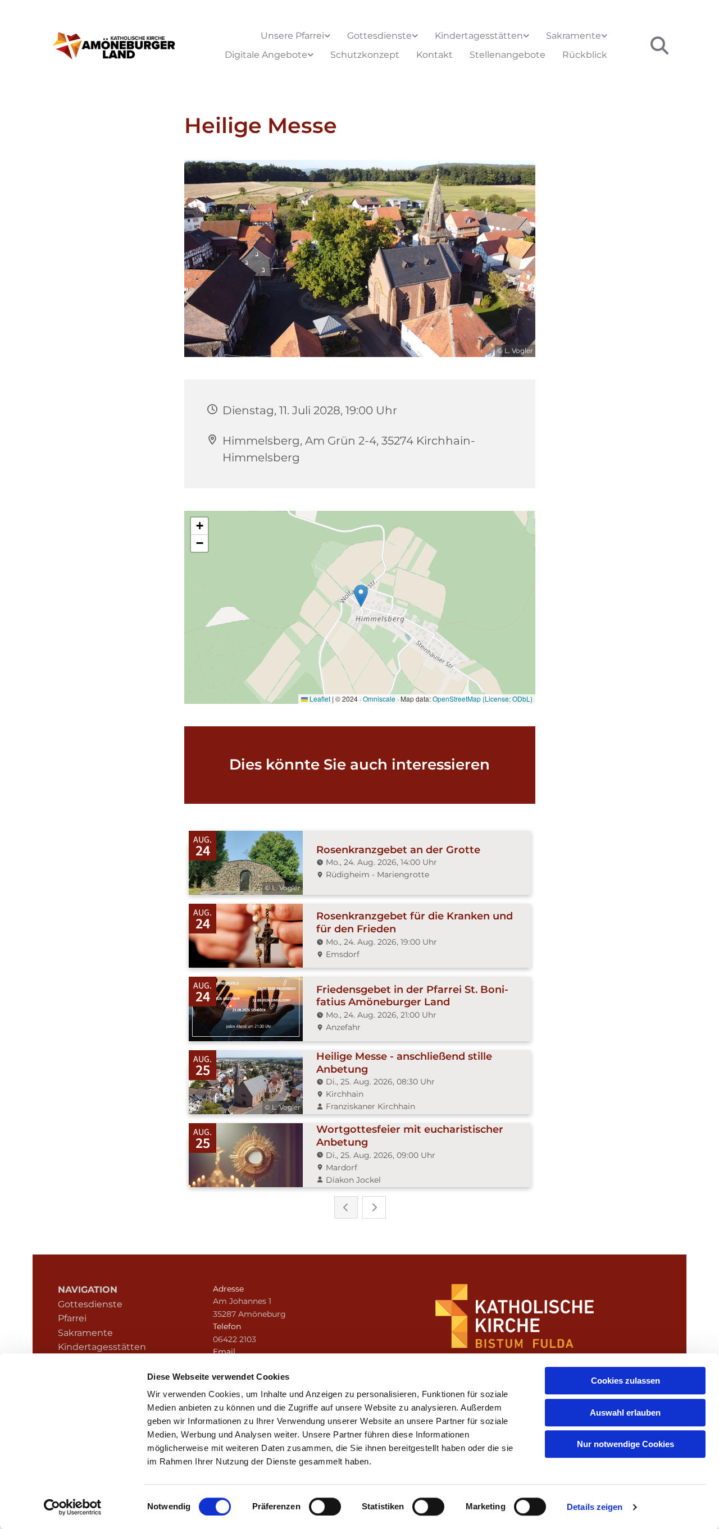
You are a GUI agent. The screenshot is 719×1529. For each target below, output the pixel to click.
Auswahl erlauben (625, 1412)
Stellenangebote (507, 54)
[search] (659, 45)
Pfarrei (72, 1318)
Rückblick (584, 54)
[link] (295, 36)
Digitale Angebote (266, 54)
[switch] (325, 1507)
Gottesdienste (379, 35)
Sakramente (573, 35)
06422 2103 (234, 1339)
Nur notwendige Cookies (625, 1444)
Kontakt (434, 54)
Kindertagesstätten (479, 35)
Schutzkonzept (364, 54)
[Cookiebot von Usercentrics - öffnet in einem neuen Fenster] (73, 1507)
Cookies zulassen (625, 1380)
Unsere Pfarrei (292, 35)
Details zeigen (594, 1507)
